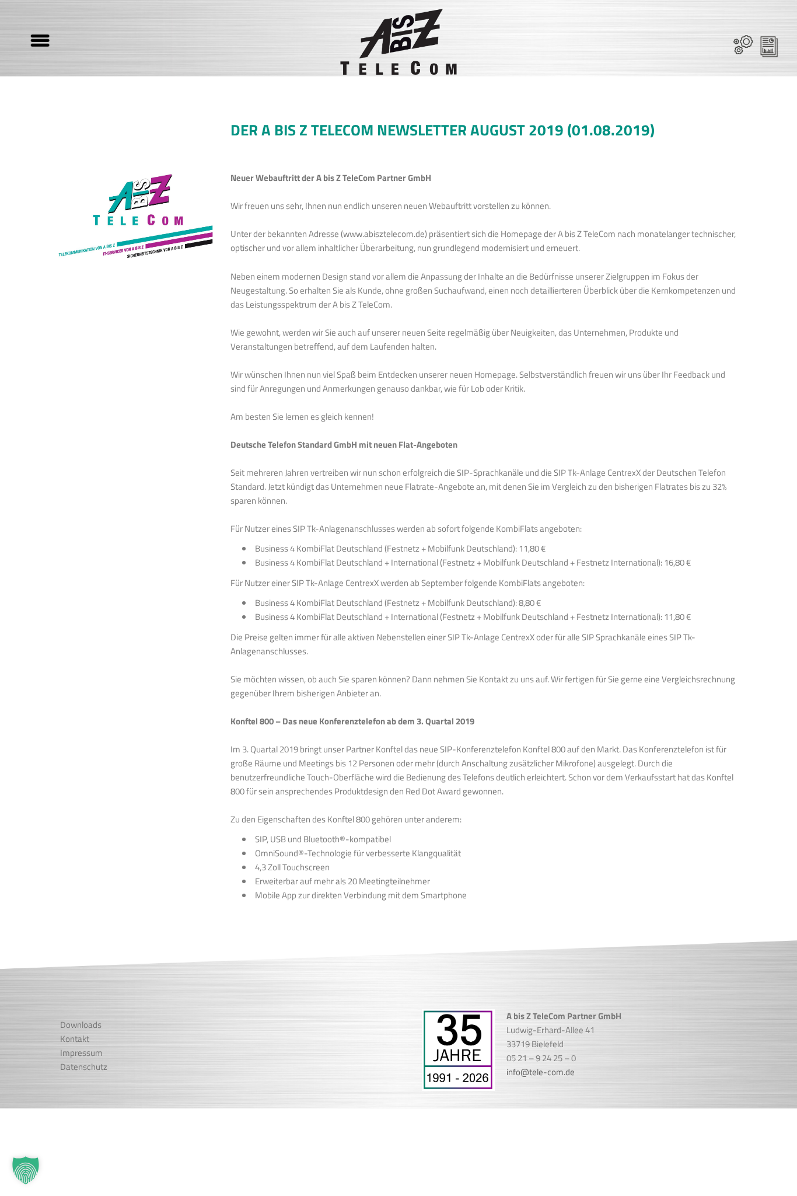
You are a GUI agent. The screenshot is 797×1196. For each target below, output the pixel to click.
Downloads (81, 1024)
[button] (25, 1170)
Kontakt (74, 1038)
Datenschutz (83, 1066)
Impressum (81, 1052)
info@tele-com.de (540, 1072)
